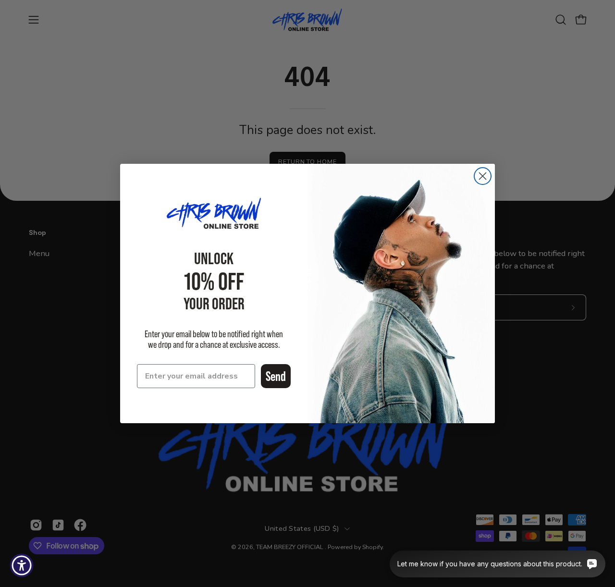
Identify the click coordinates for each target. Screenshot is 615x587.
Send (276, 376)
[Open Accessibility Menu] (22, 565)
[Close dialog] (482, 176)
